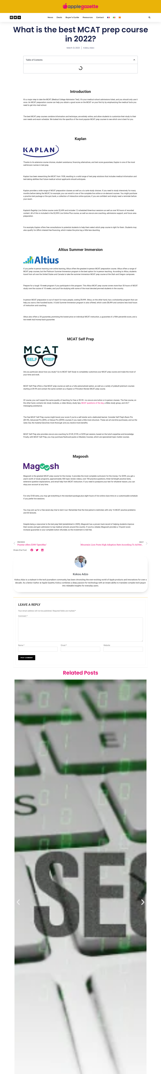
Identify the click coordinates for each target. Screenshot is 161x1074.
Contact (100, 17)
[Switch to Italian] (114, 17)
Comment (23, 616)
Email (64, 645)
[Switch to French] (108, 17)
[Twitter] (15, 17)
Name (21, 645)
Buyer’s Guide (72, 17)
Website (106, 645)
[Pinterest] (19, 17)
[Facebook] (11, 17)
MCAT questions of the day (92, 403)
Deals (59, 17)
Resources (88, 17)
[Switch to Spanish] (120, 17)
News (50, 17)
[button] (149, 17)
